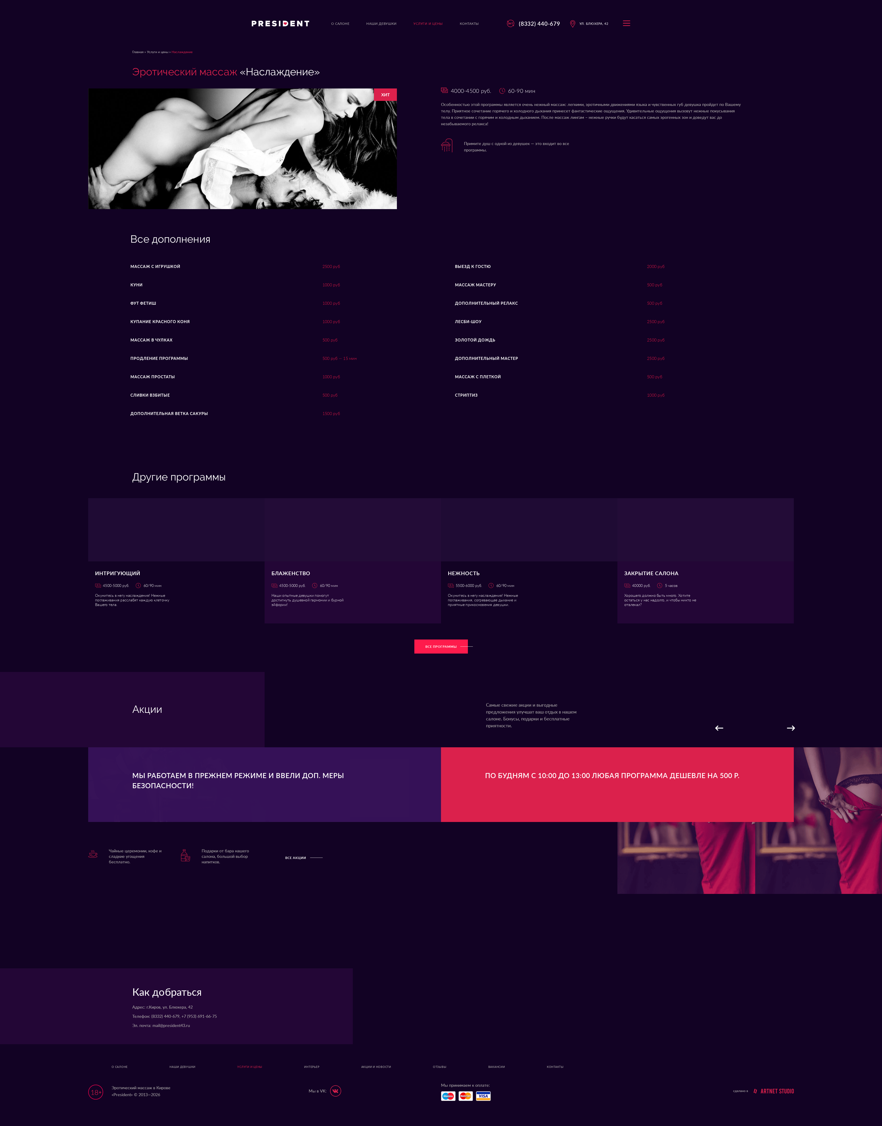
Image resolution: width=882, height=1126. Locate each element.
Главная (138, 52)
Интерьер (311, 1067)
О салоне (120, 1067)
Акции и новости (376, 1067)
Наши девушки (182, 1067)
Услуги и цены (158, 52)
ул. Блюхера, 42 (594, 24)
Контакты (555, 1067)
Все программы (441, 646)
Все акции (295, 858)
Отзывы (440, 1067)
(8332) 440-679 (539, 23)
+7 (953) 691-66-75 (199, 1017)
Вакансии (496, 1067)
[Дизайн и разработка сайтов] (771, 1091)
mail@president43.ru (171, 1026)
